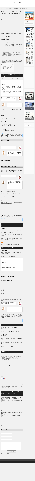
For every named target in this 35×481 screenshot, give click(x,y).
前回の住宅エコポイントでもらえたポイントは (7, 67)
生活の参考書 (17, 3)
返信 (1, 410)
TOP (3, 8)
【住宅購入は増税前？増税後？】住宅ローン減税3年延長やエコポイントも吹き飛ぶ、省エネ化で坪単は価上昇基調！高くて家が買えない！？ (11, 315)
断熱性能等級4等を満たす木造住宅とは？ (7, 66)
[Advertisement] (12, 26)
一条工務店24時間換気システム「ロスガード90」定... (32, 60)
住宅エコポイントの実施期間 (5, 68)
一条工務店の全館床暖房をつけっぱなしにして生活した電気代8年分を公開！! (29, 109)
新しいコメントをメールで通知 (5, 453)
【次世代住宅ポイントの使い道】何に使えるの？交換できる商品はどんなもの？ (10, 244)
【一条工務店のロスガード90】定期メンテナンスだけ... (32, 30)
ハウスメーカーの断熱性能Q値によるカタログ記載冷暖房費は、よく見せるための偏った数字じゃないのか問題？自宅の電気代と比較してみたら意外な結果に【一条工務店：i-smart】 (12, 61)
